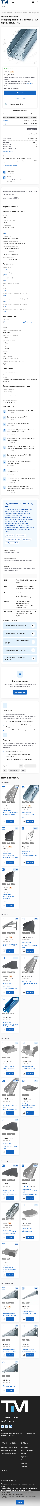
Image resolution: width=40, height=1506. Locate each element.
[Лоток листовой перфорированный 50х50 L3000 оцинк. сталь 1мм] (10, 1222)
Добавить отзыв (20, 692)
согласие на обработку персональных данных (15, 1490)
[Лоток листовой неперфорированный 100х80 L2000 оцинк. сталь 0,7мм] (30, 805)
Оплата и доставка (27, 1450)
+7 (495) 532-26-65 (9, 1418)
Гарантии (23, 1453)
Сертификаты (25, 1457)
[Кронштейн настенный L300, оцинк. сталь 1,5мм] (10, 1341)
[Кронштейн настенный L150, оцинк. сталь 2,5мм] (30, 1341)
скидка (29, 83)
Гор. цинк (5, 120)
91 (5, 296)
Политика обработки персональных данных (22, 1488)
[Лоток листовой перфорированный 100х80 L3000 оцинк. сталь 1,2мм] (30, 975)
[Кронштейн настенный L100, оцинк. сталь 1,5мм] (10, 1304)
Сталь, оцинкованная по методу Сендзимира (18, 322)
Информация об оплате (11, 165)
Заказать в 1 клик (20, 98)
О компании (24, 1447)
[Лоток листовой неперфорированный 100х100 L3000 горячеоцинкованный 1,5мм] (10, 888)
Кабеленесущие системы (20, 12)
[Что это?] (12, 236)
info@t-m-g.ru (7, 1421)
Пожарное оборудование (9, 1453)
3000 (5, 275)
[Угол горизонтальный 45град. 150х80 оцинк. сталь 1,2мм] (10, 1059)
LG (5, 233)
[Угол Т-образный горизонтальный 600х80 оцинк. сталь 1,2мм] (30, 1097)
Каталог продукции (8, 1443)
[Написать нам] (33, 2)
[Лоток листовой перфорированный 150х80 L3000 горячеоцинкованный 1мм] (10, 1097)
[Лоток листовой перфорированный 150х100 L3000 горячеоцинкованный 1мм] (30, 1182)
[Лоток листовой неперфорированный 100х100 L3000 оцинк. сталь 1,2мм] (10, 846)
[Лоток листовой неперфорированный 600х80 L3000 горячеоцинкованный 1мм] (10, 1182)
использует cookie (17, 1492)
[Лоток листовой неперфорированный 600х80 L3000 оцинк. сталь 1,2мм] (10, 1136)
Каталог (9, 12)
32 (5, 306)
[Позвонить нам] (37, 2)
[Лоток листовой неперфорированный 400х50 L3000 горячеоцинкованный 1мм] (10, 975)
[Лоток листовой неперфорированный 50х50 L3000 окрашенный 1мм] (10, 1015)
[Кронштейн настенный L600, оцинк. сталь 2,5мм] (30, 1304)
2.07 (5, 290)
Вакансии (24, 1463)
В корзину (20, 93)
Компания (24, 1443)
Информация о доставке (12, 156)
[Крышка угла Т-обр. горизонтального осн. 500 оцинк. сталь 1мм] (30, 1222)
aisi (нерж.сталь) (7, 124)
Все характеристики (8, 151)
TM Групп (12, 2)
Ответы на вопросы (27, 1460)
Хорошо (20, 1502)
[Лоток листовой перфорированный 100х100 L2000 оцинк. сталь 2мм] (10, 805)
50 (5, 301)
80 (5, 280)
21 (5, 311)
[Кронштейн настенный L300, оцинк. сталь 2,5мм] (10, 1377)
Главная (3, 12)
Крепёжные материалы (8, 1450)
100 (5, 269)
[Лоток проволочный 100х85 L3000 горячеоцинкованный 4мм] (30, 846)
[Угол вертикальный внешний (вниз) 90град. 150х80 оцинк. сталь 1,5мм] (30, 1059)
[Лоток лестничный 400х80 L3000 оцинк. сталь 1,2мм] (10, 935)
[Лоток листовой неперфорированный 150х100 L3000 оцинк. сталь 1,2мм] (30, 935)
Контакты (24, 1466)
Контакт (4, 1471)
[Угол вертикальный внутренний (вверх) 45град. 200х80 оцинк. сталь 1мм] (10, 1260)
